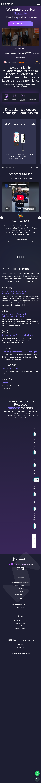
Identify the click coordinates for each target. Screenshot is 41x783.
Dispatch (20, 607)
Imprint (20, 644)
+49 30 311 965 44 (20, 628)
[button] (38, 3)
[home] (7, 3)
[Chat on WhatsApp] (37, 773)
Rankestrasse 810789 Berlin (20, 624)
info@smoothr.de (20, 620)
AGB (20, 650)
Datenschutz (20, 647)
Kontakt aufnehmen (20, 24)
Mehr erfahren (20, 240)
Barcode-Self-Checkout (20, 604)
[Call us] (37, 779)
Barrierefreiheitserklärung (20, 653)
